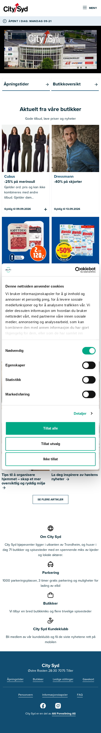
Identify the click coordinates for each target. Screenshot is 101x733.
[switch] (89, 365)
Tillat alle (50, 428)
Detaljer (80, 413)
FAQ (80, 695)
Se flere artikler (50, 499)
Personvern (25, 695)
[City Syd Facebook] (43, 708)
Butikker (38, 679)
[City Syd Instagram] (58, 708)
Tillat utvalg (50, 444)
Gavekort (88, 679)
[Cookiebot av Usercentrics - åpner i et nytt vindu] (75, 270)
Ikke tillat (50, 459)
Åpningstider (15, 679)
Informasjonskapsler (55, 695)
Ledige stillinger (63, 679)
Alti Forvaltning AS (64, 713)
